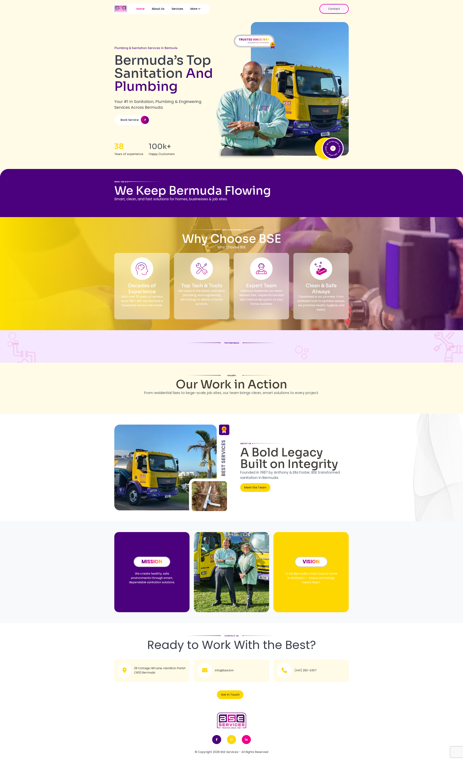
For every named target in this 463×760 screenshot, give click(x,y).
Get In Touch (230, 695)
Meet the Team (255, 487)
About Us (158, 9)
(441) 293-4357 (305, 670)
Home (140, 9)
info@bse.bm (224, 670)
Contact (334, 9)
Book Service (129, 120)
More (194, 9)
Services (177, 9)
